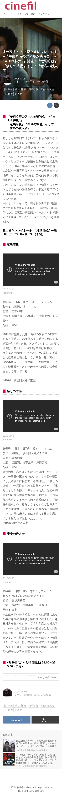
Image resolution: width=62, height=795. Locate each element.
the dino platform (35, 791)
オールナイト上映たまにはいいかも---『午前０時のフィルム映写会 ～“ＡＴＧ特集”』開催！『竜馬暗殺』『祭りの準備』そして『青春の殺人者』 (31, 61)
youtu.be (7, 292)
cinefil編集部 (42, 81)
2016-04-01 (19, 79)
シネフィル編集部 (23, 81)
